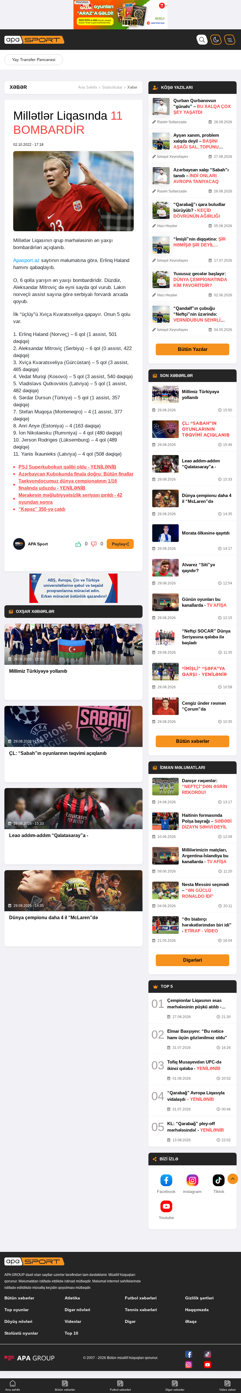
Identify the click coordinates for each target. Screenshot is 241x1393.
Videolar (73, 1321)
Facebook (166, 1191)
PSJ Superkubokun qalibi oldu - (67, 466)
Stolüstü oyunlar (21, 1333)
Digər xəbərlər (174, 1389)
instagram (192, 1191)
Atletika (72, 1298)
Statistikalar (112, 87)
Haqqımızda (197, 1309)
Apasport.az (26, 260)
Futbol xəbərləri (141, 1298)
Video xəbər (227, 1389)
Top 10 (71, 1333)
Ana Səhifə (87, 87)
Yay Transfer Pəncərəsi (33, 59)
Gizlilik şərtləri (199, 1298)
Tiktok (218, 1191)
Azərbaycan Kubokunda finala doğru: (76, 473)
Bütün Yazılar (192, 349)
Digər (130, 1321)
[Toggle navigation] (230, 40)
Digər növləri (77, 1309)
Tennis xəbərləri (141, 1309)
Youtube (166, 1217)
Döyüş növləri (18, 1321)
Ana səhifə (12, 1389)
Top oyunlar (16, 1309)
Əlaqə (191, 1321)
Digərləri (192, 960)
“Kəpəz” (42, 509)
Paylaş (118, 544)
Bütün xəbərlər (192, 741)
